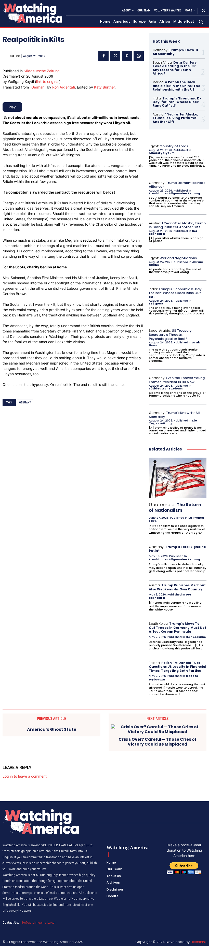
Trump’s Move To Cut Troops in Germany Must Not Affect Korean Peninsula (177, 627)
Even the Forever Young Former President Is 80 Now (177, 379)
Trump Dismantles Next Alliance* (177, 184)
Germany (25, 402)
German (37, 87)
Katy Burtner (104, 87)
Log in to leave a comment (25, 776)
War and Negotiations (178, 258)
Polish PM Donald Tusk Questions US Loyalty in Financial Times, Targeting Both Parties (177, 667)
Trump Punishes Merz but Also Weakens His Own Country (177, 587)
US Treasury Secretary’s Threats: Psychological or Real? (170, 334)
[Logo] (32, 13)
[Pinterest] (127, 56)
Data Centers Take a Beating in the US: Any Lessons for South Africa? (175, 68)
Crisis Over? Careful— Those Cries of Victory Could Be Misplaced (158, 742)
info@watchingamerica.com (38, 922)
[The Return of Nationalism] (177, 478)
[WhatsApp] (139, 56)
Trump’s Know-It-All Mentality (176, 52)
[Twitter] (203, 11)
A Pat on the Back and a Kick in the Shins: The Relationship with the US (176, 86)
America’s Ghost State (51, 729)
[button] (200, 21)
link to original (47, 81)
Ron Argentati (63, 87)
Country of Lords (174, 146)
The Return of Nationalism (175, 507)
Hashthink (198, 941)
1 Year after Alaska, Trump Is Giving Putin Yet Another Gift (175, 118)
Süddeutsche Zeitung (42, 71)
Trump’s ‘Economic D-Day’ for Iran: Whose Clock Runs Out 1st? (177, 102)
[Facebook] (103, 56)
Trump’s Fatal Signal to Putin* (177, 549)
